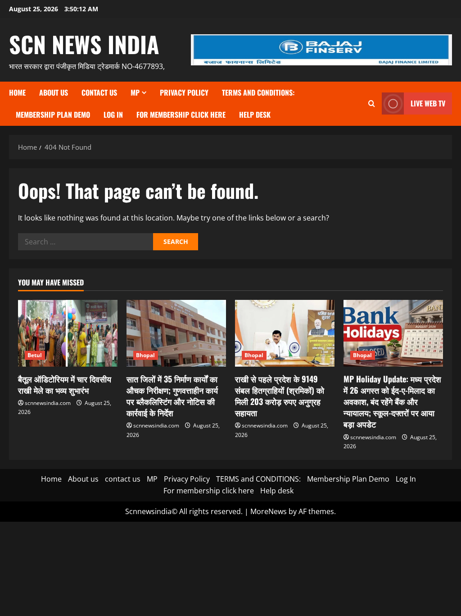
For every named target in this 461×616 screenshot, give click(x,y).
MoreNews (268, 511)
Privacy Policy (184, 92)
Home (17, 92)
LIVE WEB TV (428, 103)
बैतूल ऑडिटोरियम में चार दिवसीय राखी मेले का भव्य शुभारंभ (64, 384)
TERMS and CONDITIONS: (258, 92)
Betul (34, 355)
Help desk (255, 114)
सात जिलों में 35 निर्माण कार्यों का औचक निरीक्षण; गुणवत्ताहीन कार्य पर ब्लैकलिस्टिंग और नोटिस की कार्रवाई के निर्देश (172, 396)
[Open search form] (371, 103)
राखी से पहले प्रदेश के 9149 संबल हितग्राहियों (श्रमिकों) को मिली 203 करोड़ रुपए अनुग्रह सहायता (279, 396)
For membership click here (181, 114)
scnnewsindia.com (48, 403)
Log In (113, 114)
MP (135, 92)
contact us (99, 92)
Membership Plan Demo (53, 114)
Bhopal (145, 355)
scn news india (84, 43)
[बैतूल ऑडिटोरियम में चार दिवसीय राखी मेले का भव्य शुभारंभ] (68, 333)
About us (53, 92)
